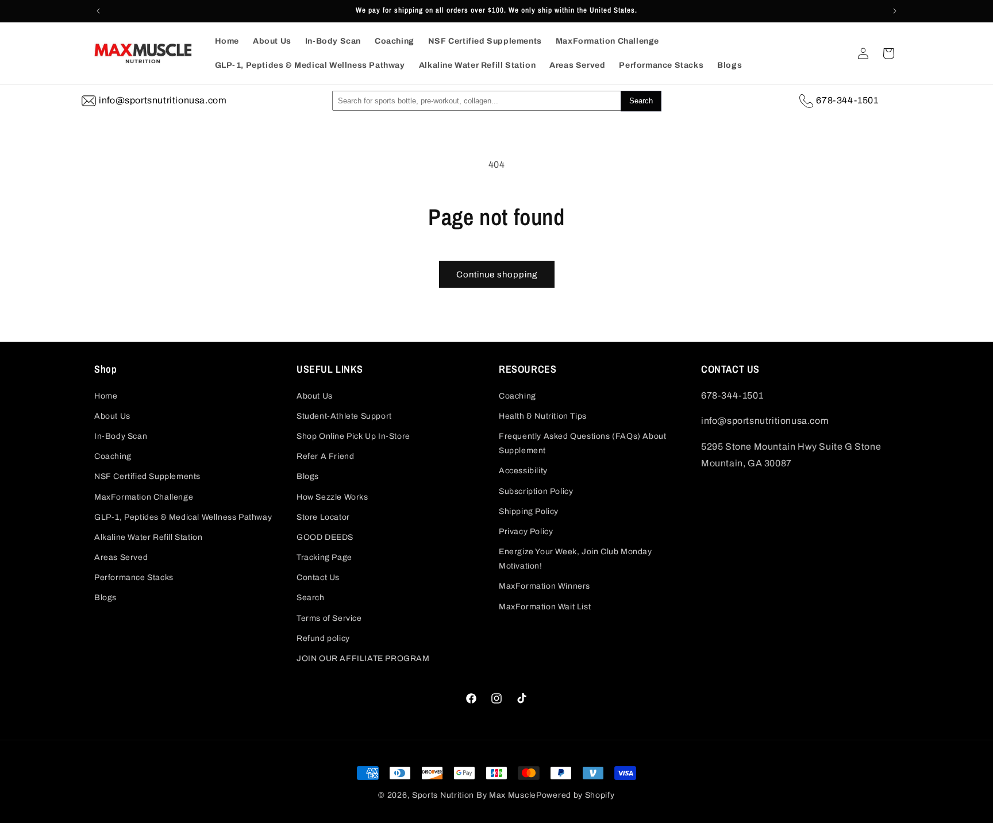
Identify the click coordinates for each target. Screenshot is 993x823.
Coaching (113, 456)
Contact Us (318, 577)
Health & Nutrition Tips (543, 416)
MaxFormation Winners (544, 586)
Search (311, 597)
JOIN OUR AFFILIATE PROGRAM (363, 658)
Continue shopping (496, 274)
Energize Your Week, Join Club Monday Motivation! (575, 558)
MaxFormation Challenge (143, 497)
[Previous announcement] (98, 11)
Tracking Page (324, 557)
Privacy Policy (526, 531)
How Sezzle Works (332, 497)
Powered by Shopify (575, 795)
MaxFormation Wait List (545, 606)
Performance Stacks (134, 577)
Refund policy (323, 638)
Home (105, 396)
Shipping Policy (529, 511)
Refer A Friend (325, 456)
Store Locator (323, 517)
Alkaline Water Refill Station (148, 537)
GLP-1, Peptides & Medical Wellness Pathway (183, 517)
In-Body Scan (120, 436)
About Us (112, 416)
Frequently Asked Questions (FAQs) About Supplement (582, 443)
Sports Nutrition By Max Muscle (474, 795)
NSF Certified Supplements (147, 476)
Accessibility (523, 470)
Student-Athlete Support (344, 416)
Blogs (105, 597)
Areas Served (121, 557)
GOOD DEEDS (325, 537)
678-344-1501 (847, 100)
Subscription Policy (536, 491)
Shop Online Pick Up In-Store (353, 436)
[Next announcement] (894, 11)
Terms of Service (329, 618)
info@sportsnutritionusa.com (162, 100)
